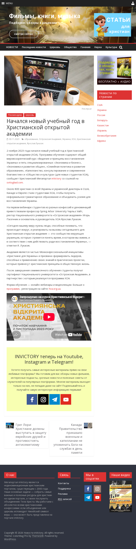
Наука (98, 47)
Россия (101, 115)
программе (13, 288)
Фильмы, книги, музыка (44, 16)
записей (65, 499)
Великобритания (106, 135)
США (99, 104)
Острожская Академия (50, 139)
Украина (66, 139)
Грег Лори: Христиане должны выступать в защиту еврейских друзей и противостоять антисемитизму (31, 435)
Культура (111, 47)
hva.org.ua (55, 288)
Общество (70, 47)
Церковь (55, 47)
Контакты (63, 483)
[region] (68, 25)
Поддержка (64, 488)
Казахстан (103, 125)
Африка (101, 140)
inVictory (56, 178)
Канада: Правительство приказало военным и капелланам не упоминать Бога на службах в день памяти (68, 438)
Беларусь (102, 120)
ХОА (74, 139)
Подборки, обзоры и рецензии (33, 22)
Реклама (63, 493)
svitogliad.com (15, 182)
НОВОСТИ (12, 47)
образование (31, 139)
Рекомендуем (15, 115)
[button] (9, 3)
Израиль (102, 130)
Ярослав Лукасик (35, 143)
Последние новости (34, 47)
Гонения (85, 47)
